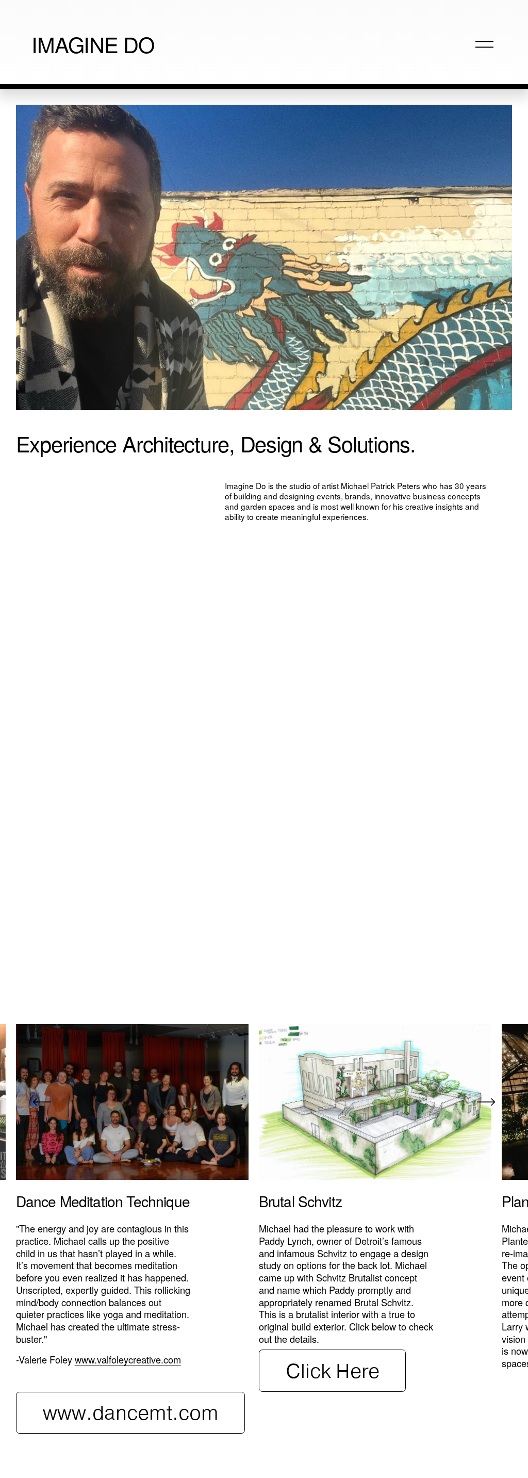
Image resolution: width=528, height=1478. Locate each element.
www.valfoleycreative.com (128, 1359)
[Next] (486, 1101)
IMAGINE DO (92, 43)
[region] (264, 1229)
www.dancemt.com (131, 1412)
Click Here (333, 1370)
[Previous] (41, 1101)
